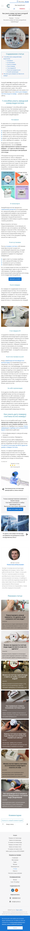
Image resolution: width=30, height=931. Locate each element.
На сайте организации (12, 72)
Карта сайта (19, 910)
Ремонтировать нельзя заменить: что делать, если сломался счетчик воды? (15, 617)
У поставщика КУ (11, 68)
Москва (15, 879)
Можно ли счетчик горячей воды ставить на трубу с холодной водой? (15, 677)
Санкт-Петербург (15, 882)
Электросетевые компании (15, 873)
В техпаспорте (11, 62)
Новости (15, 871)
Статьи (15, 869)
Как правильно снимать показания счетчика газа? (15, 707)
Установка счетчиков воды (15, 842)
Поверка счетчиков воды (15, 838)
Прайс (15, 862)
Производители (15, 866)
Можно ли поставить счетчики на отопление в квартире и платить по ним (15, 766)
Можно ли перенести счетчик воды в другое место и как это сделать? (15, 647)
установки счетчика (11, 246)
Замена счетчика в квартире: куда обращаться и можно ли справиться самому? (15, 736)
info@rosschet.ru (16, 901)
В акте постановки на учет (14, 70)
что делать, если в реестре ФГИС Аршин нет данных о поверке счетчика (14, 446)
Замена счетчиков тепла (15, 847)
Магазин (15, 864)
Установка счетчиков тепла (15, 849)
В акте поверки (11, 66)
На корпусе (10, 60)
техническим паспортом (8, 209)
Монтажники (15, 860)
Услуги (15, 835)
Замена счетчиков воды (15, 840)
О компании (15, 858)
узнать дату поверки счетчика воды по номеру (14, 93)
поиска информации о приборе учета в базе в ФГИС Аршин (14, 428)
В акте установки (11, 64)
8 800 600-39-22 (16, 898)
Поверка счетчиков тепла (15, 844)
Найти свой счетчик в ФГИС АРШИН (15, 851)
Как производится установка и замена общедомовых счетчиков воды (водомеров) (15, 795)
